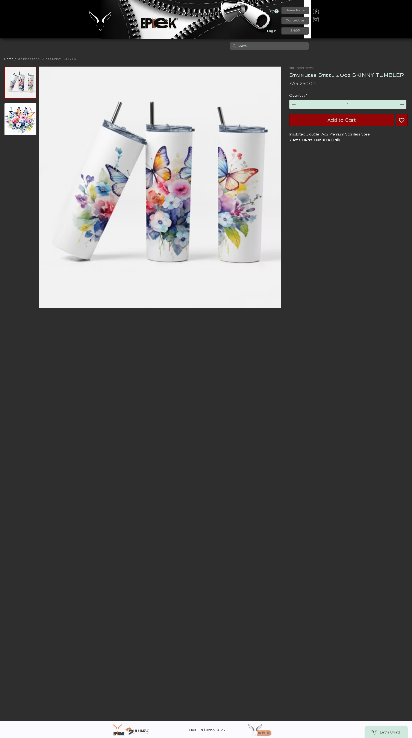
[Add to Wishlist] (402, 120)
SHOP (295, 30)
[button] (274, 11)
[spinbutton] (348, 104)
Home (9, 59)
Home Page (295, 10)
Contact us (295, 20)
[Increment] (402, 104)
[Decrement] (293, 104)
